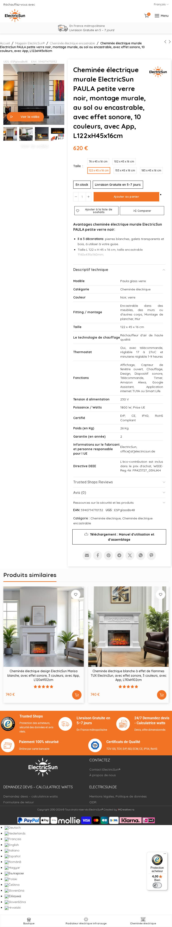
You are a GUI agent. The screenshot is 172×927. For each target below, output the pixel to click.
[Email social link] (86, 555)
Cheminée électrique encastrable (72, 43)
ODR (92, 802)
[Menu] (165, 854)
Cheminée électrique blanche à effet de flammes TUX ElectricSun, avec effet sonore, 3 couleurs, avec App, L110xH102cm (128, 675)
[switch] (157, 885)
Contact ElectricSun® (104, 769)
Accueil (5, 43)
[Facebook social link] (97, 555)
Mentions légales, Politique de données (118, 796)
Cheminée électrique (105, 518)
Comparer (144, 210)
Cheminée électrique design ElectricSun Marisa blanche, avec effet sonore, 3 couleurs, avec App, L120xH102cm (43, 675)
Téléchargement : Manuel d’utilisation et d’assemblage (122, 537)
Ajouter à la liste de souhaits (98, 210)
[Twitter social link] (129, 555)
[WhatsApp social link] (140, 555)
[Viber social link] (151, 555)
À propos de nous (102, 775)
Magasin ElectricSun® (30, 43)
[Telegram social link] (119, 555)
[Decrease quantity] (76, 196)
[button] (34, 145)
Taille (77, 166)
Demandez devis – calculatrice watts (30, 796)
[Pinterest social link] (108, 555)
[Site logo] (15, 15)
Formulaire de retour (18, 802)
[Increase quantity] (88, 196)
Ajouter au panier (126, 196)
